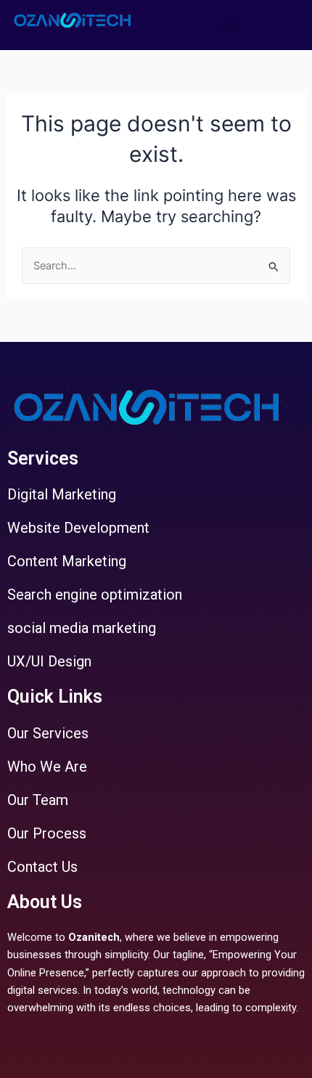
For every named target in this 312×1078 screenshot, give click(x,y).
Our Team (37, 800)
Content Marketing (66, 561)
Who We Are (47, 766)
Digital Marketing (61, 494)
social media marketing (81, 628)
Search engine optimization (94, 594)
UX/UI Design (49, 661)
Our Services (48, 733)
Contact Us (42, 866)
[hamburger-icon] (230, 25)
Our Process (46, 833)
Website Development (78, 527)
